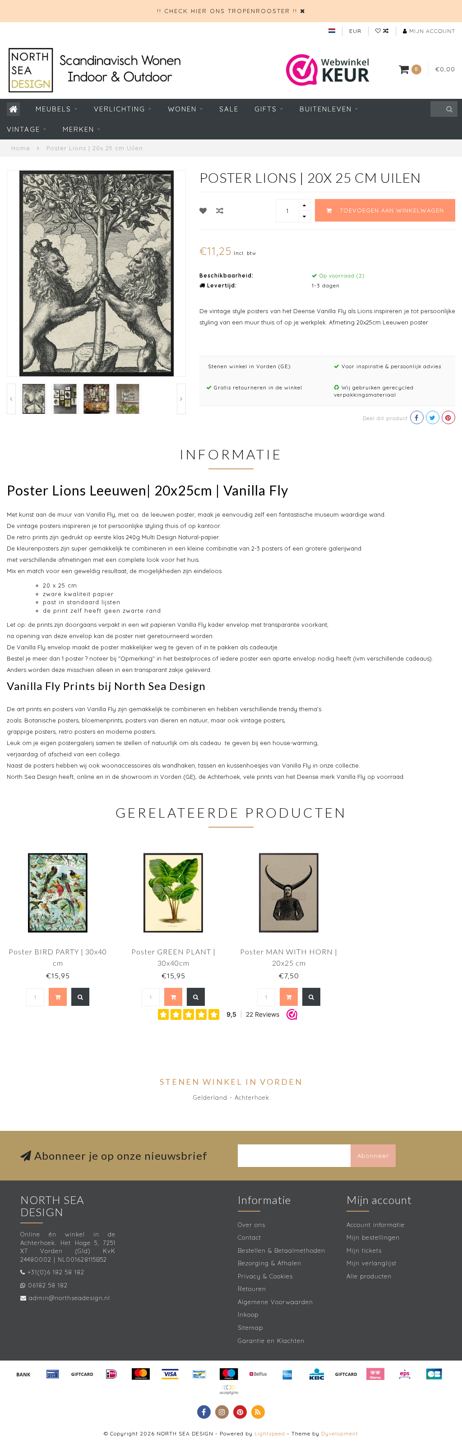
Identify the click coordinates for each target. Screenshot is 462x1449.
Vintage (23, 129)
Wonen (182, 109)
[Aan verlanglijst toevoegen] (203, 210)
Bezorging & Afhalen (269, 1263)
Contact (249, 1237)
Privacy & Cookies (265, 1276)
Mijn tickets (364, 1250)
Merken (78, 129)
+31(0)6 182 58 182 (56, 1272)
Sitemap (250, 1327)
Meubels (53, 109)
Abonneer (373, 1155)
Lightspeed (269, 1433)
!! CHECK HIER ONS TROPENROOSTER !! (227, 10)
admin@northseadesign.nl (69, 1297)
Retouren (252, 1288)
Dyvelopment (339, 1433)
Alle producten (369, 1276)
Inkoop (248, 1314)
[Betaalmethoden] (23, 1374)
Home (20, 148)
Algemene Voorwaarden (275, 1301)
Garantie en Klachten (271, 1340)
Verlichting (119, 109)
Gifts (265, 109)
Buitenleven (326, 109)
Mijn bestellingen (373, 1237)
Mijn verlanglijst (371, 1263)
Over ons (251, 1224)
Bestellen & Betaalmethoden (281, 1250)
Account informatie (375, 1224)
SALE (229, 109)
